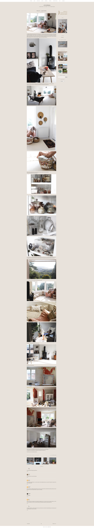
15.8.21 (29, 487)
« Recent (28, 523)
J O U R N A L (47, 5)
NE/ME (29, 474)
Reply (27, 471)
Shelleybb (29, 493)
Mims (28, 499)
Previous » (54, 523)
